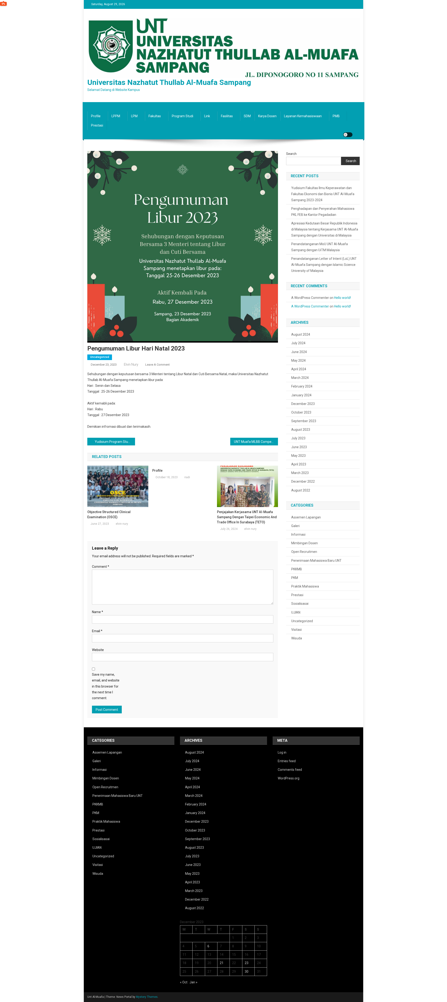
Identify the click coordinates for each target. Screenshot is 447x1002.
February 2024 (301, 386)
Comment (100, 566)
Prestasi (97, 125)
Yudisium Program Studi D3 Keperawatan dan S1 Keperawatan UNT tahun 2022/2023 (115, 442)
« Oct (183, 982)
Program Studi (182, 116)
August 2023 (300, 429)
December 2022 (303, 481)
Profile (96, 116)
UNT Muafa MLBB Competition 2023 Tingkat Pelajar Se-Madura (256, 442)
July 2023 (298, 438)
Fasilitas (227, 116)
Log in (282, 752)
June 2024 (299, 352)
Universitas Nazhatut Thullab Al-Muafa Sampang (169, 82)
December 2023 (303, 404)
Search (291, 154)
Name (97, 612)
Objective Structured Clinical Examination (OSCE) (109, 514)
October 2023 (301, 412)
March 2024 (300, 378)
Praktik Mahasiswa (305, 586)
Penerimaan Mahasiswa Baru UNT (316, 560)
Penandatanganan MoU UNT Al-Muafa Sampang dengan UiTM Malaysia (319, 247)
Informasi (298, 534)
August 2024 (300, 334)
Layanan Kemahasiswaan (303, 116)
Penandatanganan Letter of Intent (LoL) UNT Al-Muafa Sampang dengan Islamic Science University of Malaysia (324, 265)
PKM (294, 578)
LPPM (116, 116)
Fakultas (155, 116)
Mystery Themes (147, 997)
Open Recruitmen (304, 552)
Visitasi (296, 629)
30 (246, 971)
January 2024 (301, 395)
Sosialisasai (299, 603)
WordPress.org (288, 778)
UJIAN (295, 612)
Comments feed (290, 770)
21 (222, 963)
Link (207, 116)
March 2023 (300, 473)
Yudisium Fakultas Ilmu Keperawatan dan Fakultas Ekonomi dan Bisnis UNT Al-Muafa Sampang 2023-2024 (322, 194)
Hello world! (342, 298)
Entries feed (287, 761)
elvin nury (131, 364)
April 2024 (298, 369)
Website (98, 650)
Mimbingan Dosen (304, 543)
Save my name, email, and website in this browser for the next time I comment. (105, 686)
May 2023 (298, 456)
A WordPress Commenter (310, 306)
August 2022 (300, 490)
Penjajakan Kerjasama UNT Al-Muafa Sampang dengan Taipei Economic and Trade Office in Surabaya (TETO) (247, 517)
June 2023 (299, 447)
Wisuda (296, 638)
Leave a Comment (157, 364)
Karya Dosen (267, 116)
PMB (336, 116)
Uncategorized (99, 357)
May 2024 (298, 360)
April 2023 (298, 464)
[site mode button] (347, 134)
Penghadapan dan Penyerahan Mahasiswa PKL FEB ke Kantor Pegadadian (322, 212)
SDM (247, 116)
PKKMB (296, 569)
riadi (187, 477)
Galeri (295, 526)
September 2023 (303, 421)
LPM (134, 116)
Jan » (193, 982)
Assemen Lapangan (306, 517)
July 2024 (298, 343)
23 (246, 963)
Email (97, 631)
